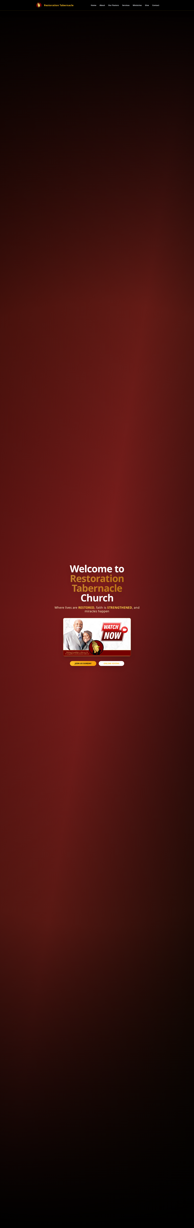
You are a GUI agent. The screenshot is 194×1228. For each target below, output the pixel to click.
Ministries (137, 5)
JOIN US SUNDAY (83, 663)
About (102, 5)
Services (126, 5)
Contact (155, 5)
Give (147, 5)
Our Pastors (113, 5)
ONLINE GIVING (111, 663)
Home (93, 5)
